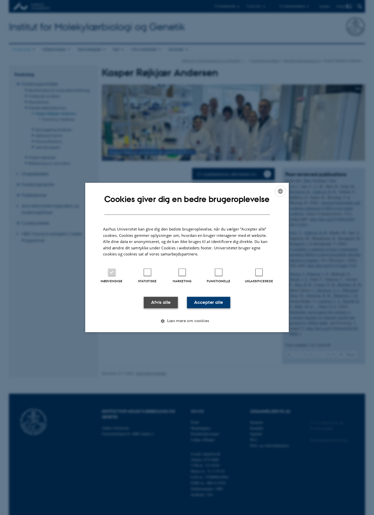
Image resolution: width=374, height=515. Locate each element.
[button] (187, 321)
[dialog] (187, 257)
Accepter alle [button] (208, 302)
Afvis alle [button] (161, 302)
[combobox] (280, 191)
